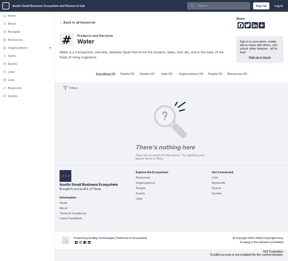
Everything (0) (105, 73)
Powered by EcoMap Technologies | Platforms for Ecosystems (110, 238)
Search (216, 188)
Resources (12, 39)
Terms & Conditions (73, 213)
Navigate (11, 31)
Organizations (14, 47)
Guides (10, 96)
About (9, 23)
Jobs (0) (166, 73)
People (140, 188)
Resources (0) (237, 73)
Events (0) (127, 73)
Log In (278, 5)
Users (9, 55)
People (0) (215, 73)
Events (9, 63)
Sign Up (261, 5)
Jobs (8, 71)
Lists (8, 80)
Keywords (12, 88)
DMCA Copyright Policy (269, 238)
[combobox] (218, 5)
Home (9, 15)
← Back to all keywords (77, 22)
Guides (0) (147, 73)
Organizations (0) (191, 73)
